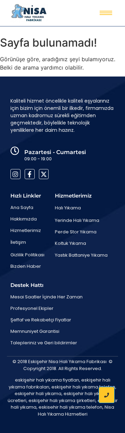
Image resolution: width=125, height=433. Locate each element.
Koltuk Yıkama (70, 243)
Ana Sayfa (21, 207)
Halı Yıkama (68, 208)
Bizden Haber (25, 266)
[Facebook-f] (30, 174)
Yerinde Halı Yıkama (77, 220)
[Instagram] (15, 174)
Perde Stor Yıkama (76, 231)
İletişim (18, 242)
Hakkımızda (23, 219)
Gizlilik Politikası (27, 254)
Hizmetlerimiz (25, 230)
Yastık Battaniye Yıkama (81, 255)
